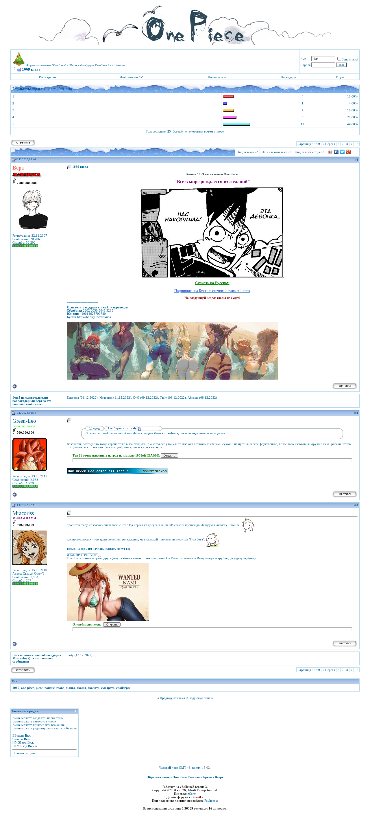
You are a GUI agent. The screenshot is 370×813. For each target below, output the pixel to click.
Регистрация (47, 77)
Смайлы (17, 739)
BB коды (18, 735)
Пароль (305, 65)
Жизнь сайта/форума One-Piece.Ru (90, 65)
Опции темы (245, 152)
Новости (119, 65)
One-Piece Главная (186, 777)
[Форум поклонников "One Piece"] (185, 23)
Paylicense (211, 800)
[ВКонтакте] (336, 152)
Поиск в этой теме (274, 152)
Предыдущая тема (172, 698)
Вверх (219, 777)
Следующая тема (198, 698)
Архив (207, 777)
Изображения (129, 77)
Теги (14, 681)
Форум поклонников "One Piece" (46, 65)
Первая (329, 144)
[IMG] (16, 742)
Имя (303, 58)
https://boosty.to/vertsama (94, 317)
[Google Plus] (348, 152)
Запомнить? (350, 59)
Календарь (288, 77)
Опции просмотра (307, 152)
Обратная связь (158, 777)
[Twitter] (342, 152)
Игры (340, 77)
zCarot (192, 793)
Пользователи (217, 77)
